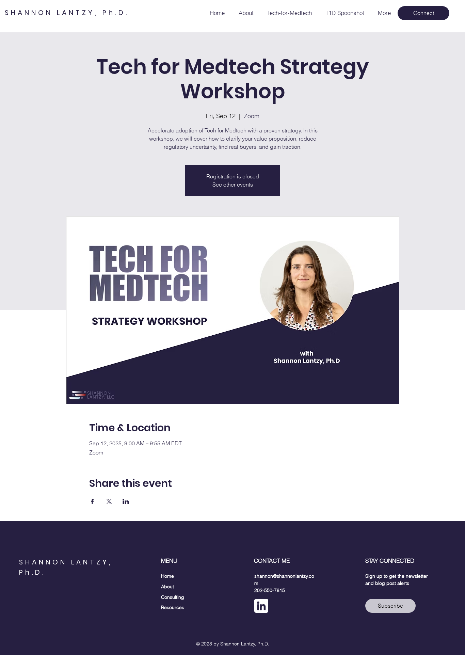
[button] (423, 13)
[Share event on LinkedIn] (126, 501)
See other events (232, 184)
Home (167, 576)
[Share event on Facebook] (92, 501)
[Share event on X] (109, 501)
